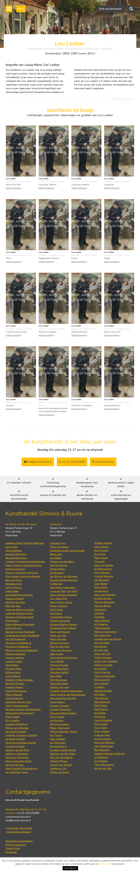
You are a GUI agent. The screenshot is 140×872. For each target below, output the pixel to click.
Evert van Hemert (60, 632)
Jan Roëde (100, 713)
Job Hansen (100, 646)
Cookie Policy (12, 848)
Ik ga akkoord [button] (70, 868)
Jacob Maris (11, 665)
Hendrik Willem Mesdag (19, 680)
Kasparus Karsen (14, 598)
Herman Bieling (58, 565)
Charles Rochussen (16, 691)
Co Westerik (101, 757)
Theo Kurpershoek (104, 676)
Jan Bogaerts (57, 572)
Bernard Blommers (16, 558)
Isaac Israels (56, 654)
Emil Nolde (100, 705)
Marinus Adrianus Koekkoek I (21, 650)
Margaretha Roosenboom (19, 713)
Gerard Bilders (13, 550)
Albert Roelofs (13, 694)
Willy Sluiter (57, 716)
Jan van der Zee (103, 768)
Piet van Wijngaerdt (61, 757)
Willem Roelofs (14, 698)
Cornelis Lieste (13, 661)
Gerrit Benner (102, 572)
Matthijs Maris (13, 668)
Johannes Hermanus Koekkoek (22, 635)
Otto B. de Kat (102, 672)
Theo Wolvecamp (104, 764)
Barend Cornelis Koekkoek (20, 632)
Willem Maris (13, 672)
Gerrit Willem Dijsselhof (63, 595)
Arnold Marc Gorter (61, 617)
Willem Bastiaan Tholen (63, 731)
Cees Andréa (101, 546)
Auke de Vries (102, 735)
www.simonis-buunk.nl (18, 816)
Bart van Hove (13, 580)
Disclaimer (11, 852)
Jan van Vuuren (102, 739)
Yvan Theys (100, 727)
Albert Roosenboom (16, 705)
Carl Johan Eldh (58, 598)
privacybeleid (105, 864)
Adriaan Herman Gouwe (107, 639)
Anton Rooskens (103, 720)
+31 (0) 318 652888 (73, 461)
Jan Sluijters (56, 720)
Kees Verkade (57, 739)
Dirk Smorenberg (59, 724)
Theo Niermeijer (59, 683)
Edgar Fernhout (59, 606)
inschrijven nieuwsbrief (19, 828)
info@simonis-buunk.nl (18, 820)
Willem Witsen (58, 761)
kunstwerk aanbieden (18, 832)
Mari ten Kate (13, 606)
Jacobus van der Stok (17, 750)
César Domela (102, 628)
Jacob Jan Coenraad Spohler (20, 742)
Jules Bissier (101, 583)
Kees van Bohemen (104, 594)
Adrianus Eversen (15, 569)
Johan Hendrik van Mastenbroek (68, 694)
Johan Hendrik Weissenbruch (21, 768)
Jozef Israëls (12, 591)
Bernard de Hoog (59, 643)
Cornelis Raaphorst (60, 709)
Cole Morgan (101, 698)
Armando (99, 561)
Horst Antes (101, 550)
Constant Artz (58, 543)
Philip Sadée (12, 716)
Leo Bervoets (101, 580)
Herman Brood (102, 606)
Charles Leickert (14, 657)
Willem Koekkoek (15, 654)
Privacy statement (15, 844)
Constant (99, 613)
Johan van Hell (58, 635)
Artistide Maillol (59, 672)
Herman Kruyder (59, 665)
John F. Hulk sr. (13, 587)
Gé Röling (99, 716)
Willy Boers (100, 587)
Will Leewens (102, 679)
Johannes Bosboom (16, 554)
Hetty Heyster (58, 639)
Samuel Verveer (14, 765)
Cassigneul (100, 609)
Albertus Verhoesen (16, 753)
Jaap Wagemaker (103, 746)
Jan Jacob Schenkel (15, 731)
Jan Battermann (103, 569)
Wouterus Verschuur (17, 757)
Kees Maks (56, 676)
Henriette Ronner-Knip (18, 702)
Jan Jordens (100, 668)
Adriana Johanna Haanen (63, 624)
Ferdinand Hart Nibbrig (63, 628)
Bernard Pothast (14, 683)
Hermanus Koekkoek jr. (18, 646)
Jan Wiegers (101, 761)
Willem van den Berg (62, 561)
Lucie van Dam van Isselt (64, 591)
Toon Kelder (57, 661)
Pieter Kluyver (13, 628)
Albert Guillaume (60, 620)
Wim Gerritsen (102, 635)
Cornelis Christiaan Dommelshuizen (25, 561)
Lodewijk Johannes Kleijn (19, 613)
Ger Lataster (101, 683)
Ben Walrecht (102, 750)
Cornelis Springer (15, 746)
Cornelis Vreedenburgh (63, 750)
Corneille (99, 617)
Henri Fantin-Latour (61, 602)
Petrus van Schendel (17, 728)
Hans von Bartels (103, 565)
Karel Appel (101, 557)
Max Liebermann (59, 668)
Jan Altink (99, 554)
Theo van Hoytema (60, 650)
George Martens (103, 690)
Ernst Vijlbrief (102, 731)
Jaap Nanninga (102, 702)
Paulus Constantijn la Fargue (21, 572)
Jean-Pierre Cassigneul (62, 587)
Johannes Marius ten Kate (19, 609)
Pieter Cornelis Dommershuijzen (23, 565)
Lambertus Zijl (58, 768)
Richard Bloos (57, 569)
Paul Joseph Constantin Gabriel (22, 576)
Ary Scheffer (12, 720)
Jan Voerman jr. (58, 742)
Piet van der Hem (60, 646)
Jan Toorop (56, 735)
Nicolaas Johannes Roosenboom (23, 709)
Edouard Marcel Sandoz (63, 713)
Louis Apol (11, 547)
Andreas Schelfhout (16, 724)
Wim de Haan (102, 642)
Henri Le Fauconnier (105, 631)
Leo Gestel (56, 613)
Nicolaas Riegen (14, 687)
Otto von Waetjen (104, 742)
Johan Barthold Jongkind (19, 595)
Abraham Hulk (13, 583)
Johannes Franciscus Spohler (21, 735)
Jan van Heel (101, 650)
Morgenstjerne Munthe (63, 698)
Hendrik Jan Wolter (61, 765)
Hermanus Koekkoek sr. (18, 643)
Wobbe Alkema (103, 543)
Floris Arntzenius (59, 547)
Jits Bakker (56, 558)
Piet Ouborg (101, 709)
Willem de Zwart (59, 772)
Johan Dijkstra (102, 620)
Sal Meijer (99, 694)
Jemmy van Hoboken (105, 661)
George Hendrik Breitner (64, 580)
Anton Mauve (13, 676)
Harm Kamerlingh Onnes (63, 657)
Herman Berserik (103, 576)
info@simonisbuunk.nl (39, 461)
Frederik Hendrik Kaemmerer (66, 691)
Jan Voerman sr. (58, 746)
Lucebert (99, 687)
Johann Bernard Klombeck (19, 624)
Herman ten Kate (15, 602)
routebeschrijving (104, 461)
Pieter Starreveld (60, 728)
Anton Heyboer (103, 657)
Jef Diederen (101, 624)
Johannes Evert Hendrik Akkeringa (24, 543)
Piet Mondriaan (58, 680)
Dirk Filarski (56, 609)
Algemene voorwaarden (19, 841)
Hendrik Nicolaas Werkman (109, 753)
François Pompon (59, 705)
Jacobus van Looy (59, 687)
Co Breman (56, 583)
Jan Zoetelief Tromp (16, 772)
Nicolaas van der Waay (62, 753)
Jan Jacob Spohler (15, 739)
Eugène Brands (102, 598)
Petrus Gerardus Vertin (18, 761)
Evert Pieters (57, 702)
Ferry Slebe (100, 724)
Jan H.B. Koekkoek (15, 639)
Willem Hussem (103, 665)
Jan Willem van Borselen (64, 576)
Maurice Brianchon (104, 602)
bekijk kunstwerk (13, 188)
